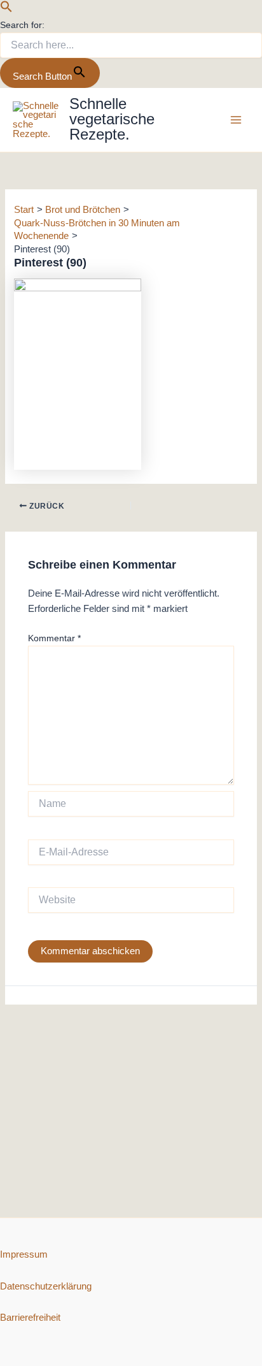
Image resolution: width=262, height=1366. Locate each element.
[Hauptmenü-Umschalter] (236, 119)
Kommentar (54, 638)
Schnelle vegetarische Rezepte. (112, 119)
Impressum (24, 1254)
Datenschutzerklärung (46, 1286)
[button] (6, 9)
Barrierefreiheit (30, 1317)
